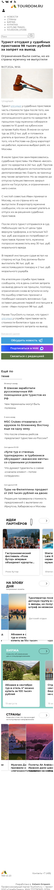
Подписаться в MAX (24, 348)
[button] (41, 521)
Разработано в (33, 884)
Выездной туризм (10, 333)
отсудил (16, 106)
